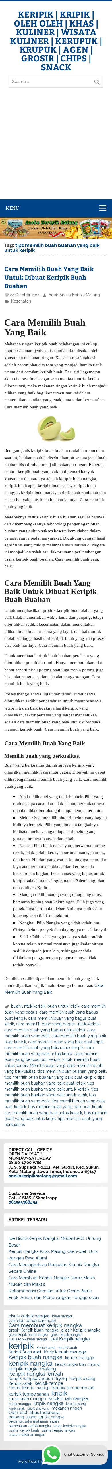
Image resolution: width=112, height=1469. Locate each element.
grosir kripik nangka (66, 1334)
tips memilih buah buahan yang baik (72, 1071)
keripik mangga (79, 1358)
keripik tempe (49, 1383)
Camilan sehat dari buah (32, 1321)
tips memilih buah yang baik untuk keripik (43, 1112)
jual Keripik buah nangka (28, 1339)
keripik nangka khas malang (77, 1364)
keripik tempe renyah (73, 1388)
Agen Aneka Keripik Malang (74, 295)
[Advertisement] (56, 148)
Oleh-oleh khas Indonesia (34, 1412)
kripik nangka (48, 1403)
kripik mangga (20, 1404)
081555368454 (23, 1202)
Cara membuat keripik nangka (45, 1325)
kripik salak (17, 1408)
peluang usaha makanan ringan (34, 1421)
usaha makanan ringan (27, 1434)
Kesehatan (21, 301)
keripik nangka (31, 1363)
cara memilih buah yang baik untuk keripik (44, 1047)
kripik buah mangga (27, 1399)
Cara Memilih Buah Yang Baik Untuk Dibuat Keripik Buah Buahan (49, 277)
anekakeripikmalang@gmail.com (43, 1175)
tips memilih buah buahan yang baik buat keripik (50, 1077)
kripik (67, 1059)
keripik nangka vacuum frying (38, 1378)
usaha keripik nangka (58, 1430)
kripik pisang (76, 1404)
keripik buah (67, 1347)
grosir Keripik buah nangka (34, 1330)
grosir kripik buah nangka (28, 1334)
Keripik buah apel (25, 1352)
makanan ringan (67, 1408)
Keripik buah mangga (65, 1352)
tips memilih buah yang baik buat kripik (65, 1106)
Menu (12, 208)
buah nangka (62, 1316)
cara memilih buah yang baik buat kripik (65, 1042)
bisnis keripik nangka (29, 1316)
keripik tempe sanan (29, 1394)
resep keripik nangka (69, 1426)
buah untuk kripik (63, 1006)
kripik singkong (38, 1408)
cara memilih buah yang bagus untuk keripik (57, 1024)
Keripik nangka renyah (36, 1373)
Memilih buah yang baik (52, 1065)
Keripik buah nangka (36, 1357)
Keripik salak (20, 1384)
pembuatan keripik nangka (30, 1426)
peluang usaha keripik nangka (37, 1417)
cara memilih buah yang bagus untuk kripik (44, 1030)
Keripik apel (45, 1347)
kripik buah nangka (68, 1398)
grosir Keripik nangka (81, 1330)
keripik (54, 1059)
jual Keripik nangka (70, 1339)
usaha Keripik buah (24, 1430)
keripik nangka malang (32, 1369)
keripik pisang (82, 1379)
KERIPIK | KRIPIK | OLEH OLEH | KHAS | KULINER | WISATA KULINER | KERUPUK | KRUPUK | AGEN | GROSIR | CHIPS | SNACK (56, 40)
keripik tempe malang (29, 1388)
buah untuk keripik (28, 1006)
